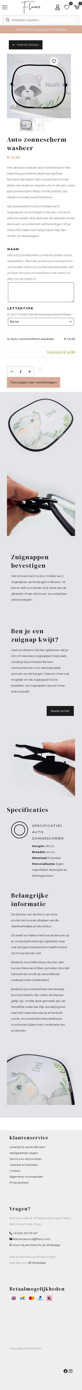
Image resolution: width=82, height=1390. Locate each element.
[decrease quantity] (11, 371)
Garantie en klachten (23, 1164)
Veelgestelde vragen (23, 1153)
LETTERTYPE (20, 308)
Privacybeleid (18, 1182)
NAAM (13, 249)
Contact (15, 1170)
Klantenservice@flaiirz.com (31, 1239)
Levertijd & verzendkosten (27, 1147)
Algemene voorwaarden (26, 1176)
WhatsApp (39, 1262)
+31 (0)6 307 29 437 (25, 1233)
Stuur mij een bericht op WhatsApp (36, 1245)
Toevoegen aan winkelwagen (33, 382)
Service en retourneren (25, 1159)
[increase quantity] (29, 371)
